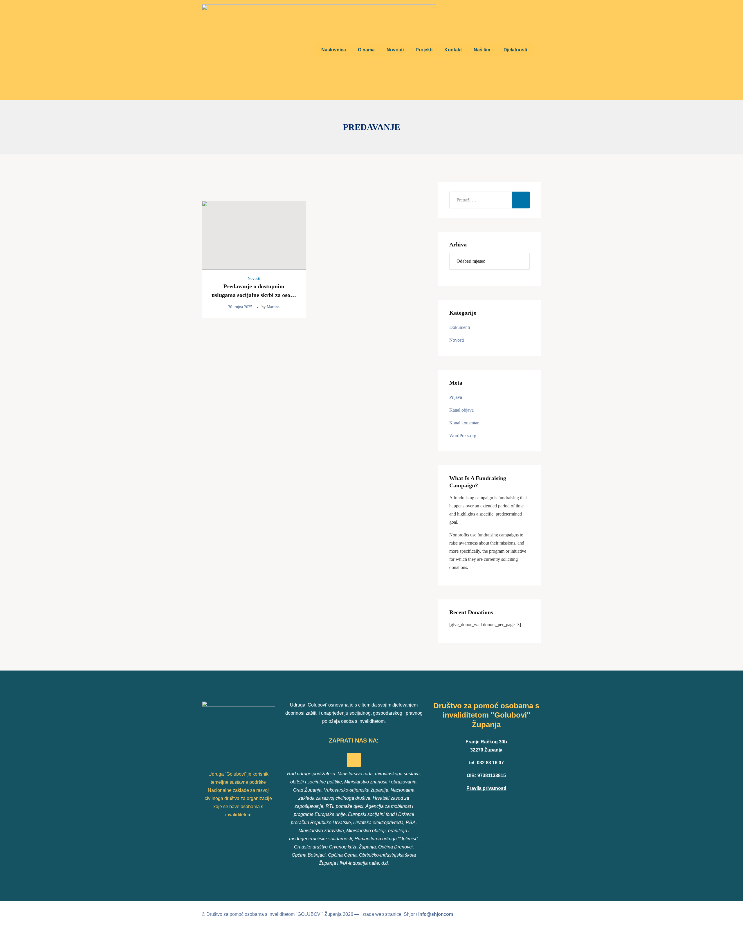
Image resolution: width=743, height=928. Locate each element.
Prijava (455, 397)
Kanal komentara (465, 422)
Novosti (254, 278)
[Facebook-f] (354, 760)
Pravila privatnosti (486, 788)
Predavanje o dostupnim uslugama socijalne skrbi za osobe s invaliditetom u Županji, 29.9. (254, 295)
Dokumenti (459, 327)
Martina (273, 307)
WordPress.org (462, 435)
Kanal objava (461, 410)
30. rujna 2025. (240, 307)
